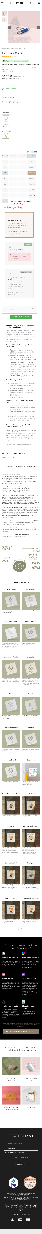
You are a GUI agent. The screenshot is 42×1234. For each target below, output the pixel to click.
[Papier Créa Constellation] (11, 731)
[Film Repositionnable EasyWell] (11, 829)
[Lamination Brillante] (31, 829)
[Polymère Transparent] (31, 901)
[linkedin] (10, 102)
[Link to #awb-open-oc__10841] (31, 3)
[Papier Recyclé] (31, 697)
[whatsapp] (14, 102)
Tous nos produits (12, 48)
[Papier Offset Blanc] (11, 697)
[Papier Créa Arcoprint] (11, 660)
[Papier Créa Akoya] (11, 593)
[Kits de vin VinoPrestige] (11, 1066)
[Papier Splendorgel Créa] (11, 763)
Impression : (7, 131)
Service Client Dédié (13, 444)
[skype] (35, 1205)
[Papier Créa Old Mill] (31, 731)
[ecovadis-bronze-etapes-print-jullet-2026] (30, 1177)
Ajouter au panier (21, 317)
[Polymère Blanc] (11, 901)
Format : (5, 113)
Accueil (4, 48)
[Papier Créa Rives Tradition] (31, 625)
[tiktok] (18, 102)
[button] (21, 1144)
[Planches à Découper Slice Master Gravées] (11, 1095)
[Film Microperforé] (31, 866)
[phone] (21, 1210)
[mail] (26, 1205)
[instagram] (2, 102)
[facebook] (6, 102)
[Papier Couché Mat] (31, 593)
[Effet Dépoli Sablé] (31, 797)
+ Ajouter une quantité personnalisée (20, 201)
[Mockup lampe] (24, 27)
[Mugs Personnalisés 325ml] (31, 1066)
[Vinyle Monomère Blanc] (11, 797)
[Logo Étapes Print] (15, 3)
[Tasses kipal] (31, 1095)
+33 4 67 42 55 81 (21, 1164)
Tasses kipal (30, 1107)
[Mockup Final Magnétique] (31, 763)
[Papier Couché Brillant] (11, 625)
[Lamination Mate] (11, 866)
